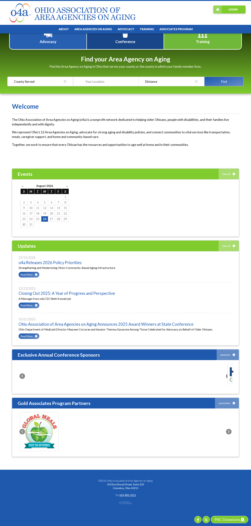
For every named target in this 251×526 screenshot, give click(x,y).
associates (225, 403)
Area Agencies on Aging (93, 29)
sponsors (225, 354)
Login (233, 9)
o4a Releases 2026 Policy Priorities (50, 262)
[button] (22, 376)
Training (147, 29)
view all (226, 174)
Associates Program (176, 29)
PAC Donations (228, 519)
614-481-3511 (127, 495)
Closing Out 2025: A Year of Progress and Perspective (67, 293)
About (64, 29)
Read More (26, 274)
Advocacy (126, 29)
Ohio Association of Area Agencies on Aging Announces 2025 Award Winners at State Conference (106, 324)
